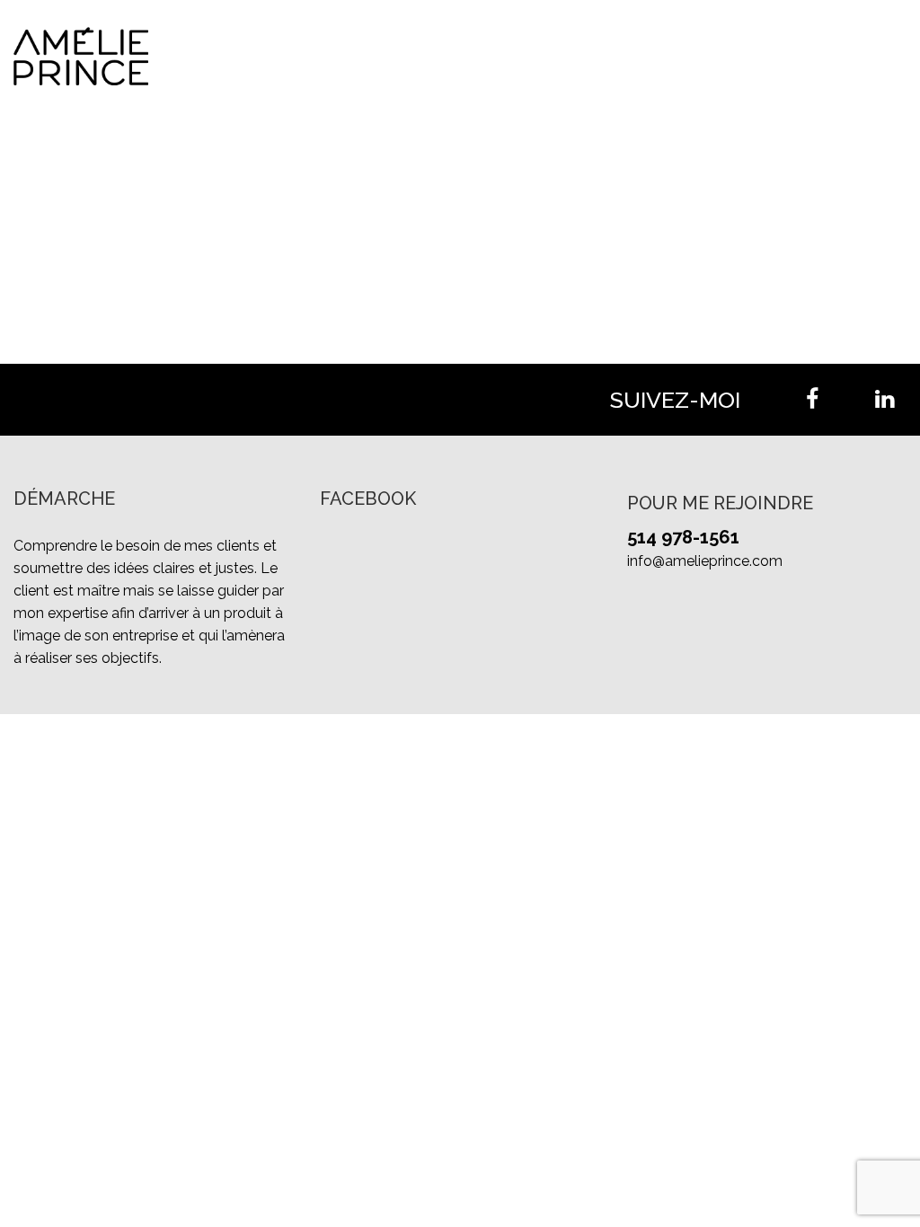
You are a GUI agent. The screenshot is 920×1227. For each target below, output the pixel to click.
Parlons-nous (855, 56)
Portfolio (735, 56)
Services (641, 56)
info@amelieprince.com (705, 560)
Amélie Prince (528, 56)
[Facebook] (812, 400)
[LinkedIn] (884, 400)
